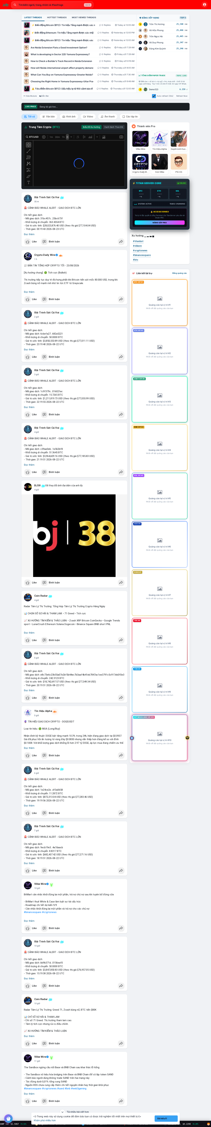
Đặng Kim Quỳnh (157, 48)
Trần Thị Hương (157, 24)
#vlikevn (137, 246)
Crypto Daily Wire (44, 254)
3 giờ (36, 374)
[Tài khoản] (204, 4)
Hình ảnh (70, 116)
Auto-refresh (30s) (165, 96)
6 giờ (36, 773)
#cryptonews (49, 912)
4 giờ (36, 432)
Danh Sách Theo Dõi (114, 127)
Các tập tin (132, 116)
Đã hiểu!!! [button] (162, 1118)
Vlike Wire (40, 883)
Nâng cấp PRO (160, 223)
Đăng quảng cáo (179, 273)
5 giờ (36, 658)
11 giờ (37, 1061)
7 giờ (36, 830)
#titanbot (138, 241)
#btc (135, 259)
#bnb (67, 1088)
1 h (35, 259)
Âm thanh (109, 116)
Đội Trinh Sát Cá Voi (46, 197)
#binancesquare (32, 912)
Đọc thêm (29, 234)
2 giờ (36, 317)
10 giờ (37, 888)
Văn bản (50, 116)
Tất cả (31, 116)
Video (89, 116)
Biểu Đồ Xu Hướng (91, 127)
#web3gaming (78, 1088)
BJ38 (37, 485)
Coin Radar (41, 595)
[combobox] (52, 4)
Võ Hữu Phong (156, 30)
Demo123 (153, 89)
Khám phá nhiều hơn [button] (45, 1120)
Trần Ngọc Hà (156, 36)
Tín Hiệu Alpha (43, 711)
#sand (60, 1088)
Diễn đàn (45, 96)
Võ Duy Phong (156, 42)
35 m (36, 201)
